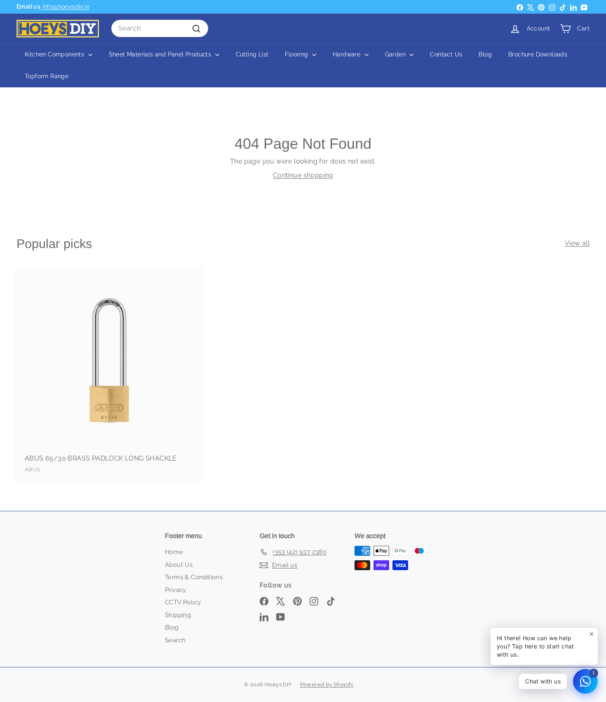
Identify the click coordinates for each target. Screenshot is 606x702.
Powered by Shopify (327, 684)
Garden (396, 54)
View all (577, 243)
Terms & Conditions (194, 577)
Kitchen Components (55, 54)
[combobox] (159, 28)
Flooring (297, 54)
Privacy (175, 590)
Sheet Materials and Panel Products (161, 54)
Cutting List (252, 54)
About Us (179, 565)
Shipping (178, 615)
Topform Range (46, 76)
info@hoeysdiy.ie (64, 6)
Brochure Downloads (537, 54)
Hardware (347, 54)
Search (175, 640)
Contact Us (446, 54)
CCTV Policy (183, 602)
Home (174, 552)
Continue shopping (303, 175)
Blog (485, 54)
